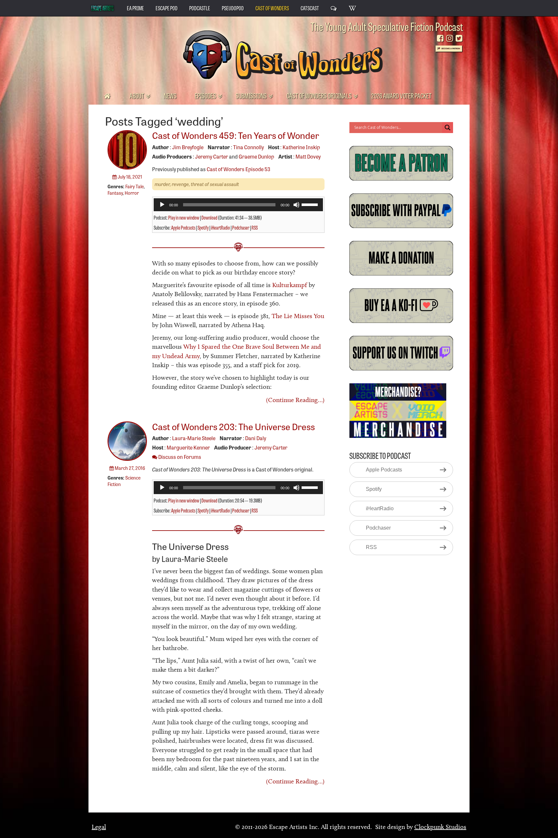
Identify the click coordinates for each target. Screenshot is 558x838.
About (137, 95)
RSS (255, 227)
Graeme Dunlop (256, 156)
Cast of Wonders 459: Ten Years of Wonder (235, 134)
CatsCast (310, 8)
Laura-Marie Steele (193, 438)
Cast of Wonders (272, 8)
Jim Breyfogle (187, 147)
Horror (132, 193)
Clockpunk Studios (440, 827)
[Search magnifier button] (447, 127)
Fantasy (115, 193)
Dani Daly (255, 438)
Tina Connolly (248, 147)
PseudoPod (233, 8)
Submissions (252, 95)
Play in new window (183, 217)
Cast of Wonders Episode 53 (238, 169)
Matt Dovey (308, 156)
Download (209, 217)
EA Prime (135, 8)
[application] (238, 204)
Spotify (203, 227)
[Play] (162, 205)
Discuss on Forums (179, 456)
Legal (99, 827)
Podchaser (240, 227)
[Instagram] (449, 38)
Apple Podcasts (183, 227)
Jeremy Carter (211, 156)
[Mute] (296, 205)
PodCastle (199, 8)
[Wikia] (353, 8)
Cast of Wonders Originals (319, 95)
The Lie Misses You (298, 316)
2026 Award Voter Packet (401, 95)
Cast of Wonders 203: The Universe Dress (233, 426)
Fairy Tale (134, 186)
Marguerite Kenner (188, 447)
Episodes (206, 95)
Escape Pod (167, 8)
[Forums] (334, 8)
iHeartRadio (220, 227)
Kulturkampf (289, 285)
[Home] (107, 96)
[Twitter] (459, 38)
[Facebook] (440, 38)
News (170, 95)
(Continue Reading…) (295, 400)
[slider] (311, 204)
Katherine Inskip (301, 147)
